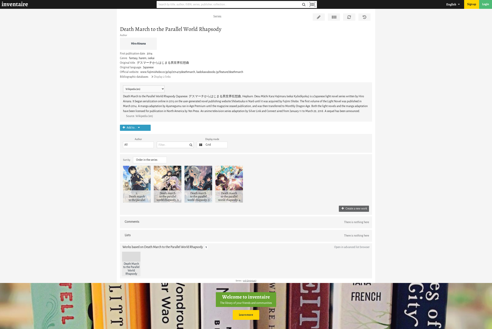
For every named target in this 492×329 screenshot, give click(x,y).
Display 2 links (162, 77)
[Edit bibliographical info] (319, 17)
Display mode (212, 139)
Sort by (126, 160)
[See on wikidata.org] (334, 17)
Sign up (471, 4)
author (138, 139)
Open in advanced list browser (352, 247)
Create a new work (356, 208)
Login (485, 4)
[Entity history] (364, 17)
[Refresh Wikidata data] (349, 17)
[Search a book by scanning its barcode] (312, 4)
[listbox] (138, 145)
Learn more (246, 315)
